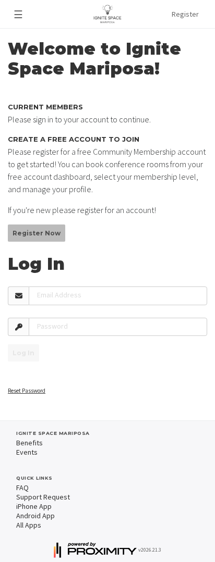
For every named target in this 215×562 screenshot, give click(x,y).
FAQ (22, 487)
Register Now (37, 233)
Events (27, 452)
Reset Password (26, 390)
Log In (23, 353)
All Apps (28, 525)
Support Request (43, 497)
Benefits (29, 442)
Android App (35, 515)
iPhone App (34, 506)
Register (185, 14)
